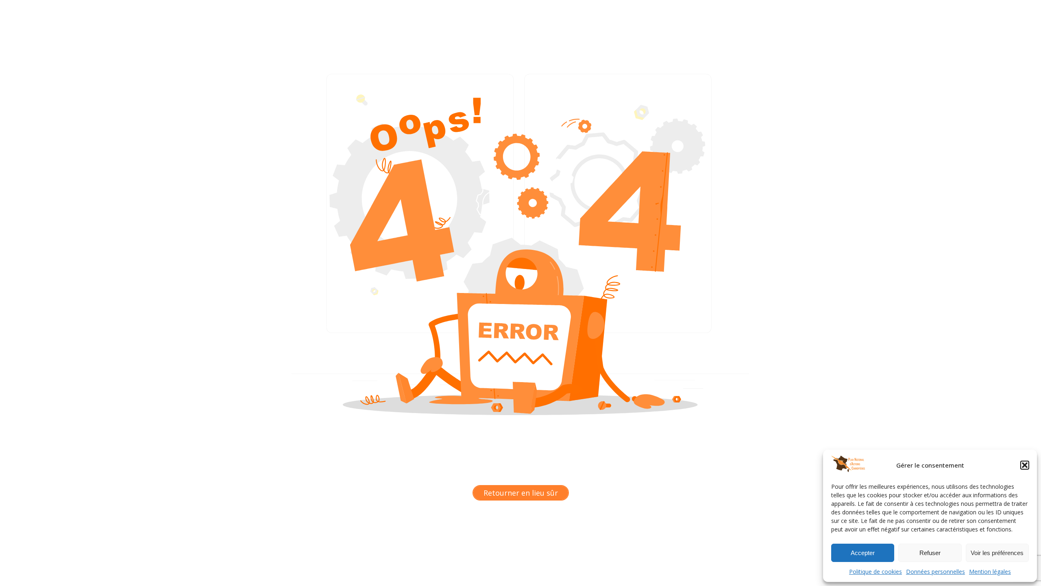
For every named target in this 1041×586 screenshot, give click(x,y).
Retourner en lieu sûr (520, 493)
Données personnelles (935, 571)
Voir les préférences (997, 552)
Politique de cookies (875, 571)
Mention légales (990, 571)
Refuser (930, 552)
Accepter (863, 552)
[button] (1025, 465)
